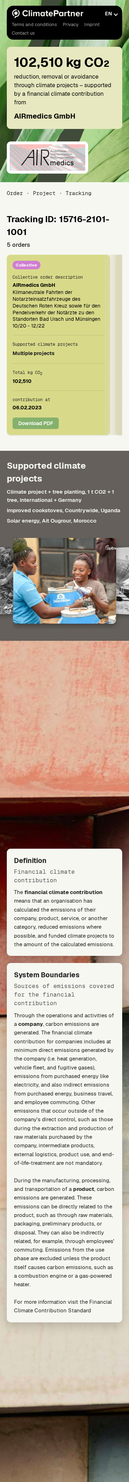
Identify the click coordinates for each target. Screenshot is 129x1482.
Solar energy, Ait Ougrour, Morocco (51, 521)
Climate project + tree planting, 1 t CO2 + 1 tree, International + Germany (60, 495)
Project (44, 193)
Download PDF (35, 423)
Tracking (78, 193)
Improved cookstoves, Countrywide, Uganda (63, 510)
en (108, 13)
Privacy (70, 24)
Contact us (23, 33)
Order (15, 193)
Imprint (92, 24)
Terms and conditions (34, 24)
